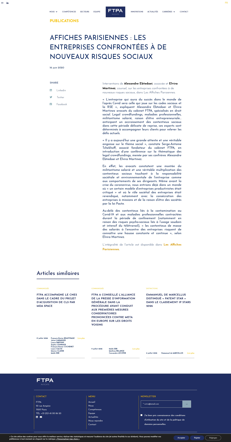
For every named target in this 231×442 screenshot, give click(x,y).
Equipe (91, 413)
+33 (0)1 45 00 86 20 (51, 413)
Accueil (91, 402)
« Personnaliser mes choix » (67, 439)
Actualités (93, 417)
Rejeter (197, 438)
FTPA (38, 402)
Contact (92, 425)
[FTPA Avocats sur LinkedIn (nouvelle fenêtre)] (37, 417)
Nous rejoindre (95, 421)
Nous (91, 406)
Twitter (60, 97)
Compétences (94, 410)
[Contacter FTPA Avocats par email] (41, 417)
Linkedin (61, 90)
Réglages (213, 438)
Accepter (181, 438)
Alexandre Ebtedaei (138, 83)
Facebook (62, 104)
